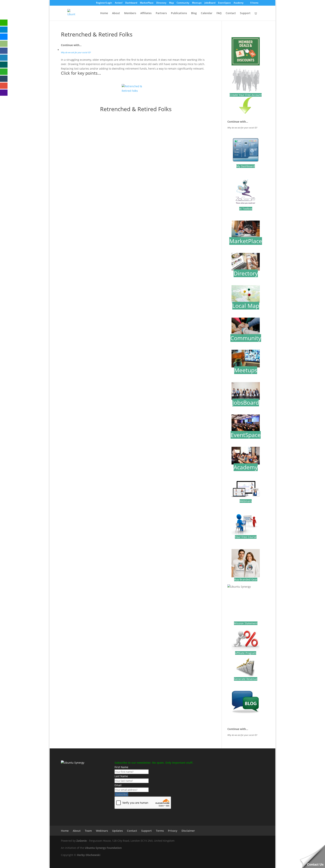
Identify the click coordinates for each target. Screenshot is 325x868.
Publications (179, 13)
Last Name (121, 776)
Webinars (246, 501)
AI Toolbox (245, 208)
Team (88, 830)
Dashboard (131, 3)
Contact (231, 13)
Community (183, 3)
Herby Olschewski (88, 855)
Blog (194, 13)
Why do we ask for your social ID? (76, 52)
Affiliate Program (245, 653)
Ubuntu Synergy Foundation (103, 848)
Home (104, 13)
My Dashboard (245, 166)
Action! (118, 3)
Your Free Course (246, 537)
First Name (121, 767)
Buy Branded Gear (245, 579)
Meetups (197, 3)
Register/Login (104, 3)
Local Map (245, 306)
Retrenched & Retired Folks (136, 109)
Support (245, 13)
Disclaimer (188, 830)
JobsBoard (209, 3)
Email (118, 785)
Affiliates (146, 13)
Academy (238, 3)
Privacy (172, 830)
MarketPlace (146, 3)
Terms (160, 830)
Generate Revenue (245, 679)
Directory (161, 3)
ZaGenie (81, 840)
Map (171, 3)
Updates (117, 830)
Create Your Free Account (246, 95)
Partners (161, 13)
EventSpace (224, 3)
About (116, 13)
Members (130, 13)
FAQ (219, 13)
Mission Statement (245, 623)
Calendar (206, 13)
